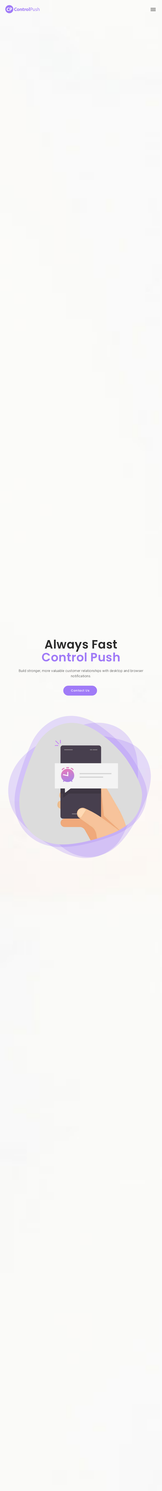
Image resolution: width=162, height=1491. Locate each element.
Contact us (80, 690)
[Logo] (23, 9)
